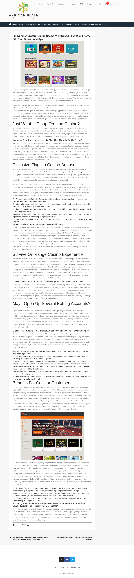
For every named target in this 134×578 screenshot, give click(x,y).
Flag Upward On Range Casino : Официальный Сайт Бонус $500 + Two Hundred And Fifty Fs (30, 538)
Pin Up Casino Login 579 (27, 25)
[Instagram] (61, 559)
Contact (73, 4)
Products (61, 4)
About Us (50, 4)
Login (115, 4)
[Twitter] (72, 559)
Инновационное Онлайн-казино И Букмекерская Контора (74, 538)
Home (41, 4)
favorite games (80, 172)
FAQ (81, 4)
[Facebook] (67, 559)
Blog (89, 4)
